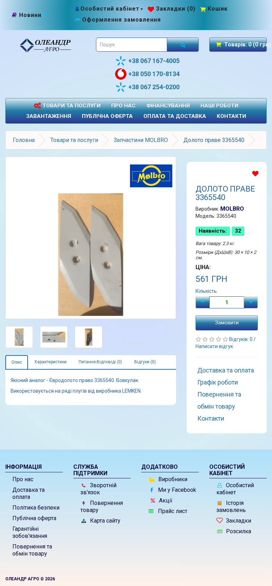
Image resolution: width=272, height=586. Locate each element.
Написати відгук (214, 346)
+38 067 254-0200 (154, 87)
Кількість (206, 291)
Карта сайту (104, 520)
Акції (165, 500)
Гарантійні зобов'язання (29, 532)
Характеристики (50, 361)
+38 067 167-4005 (154, 60)
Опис (16, 362)
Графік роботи (217, 382)
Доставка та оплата (225, 370)
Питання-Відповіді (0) (100, 361)
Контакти (231, 116)
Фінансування (168, 105)
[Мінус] (203, 302)
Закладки (238, 520)
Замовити (227, 322)
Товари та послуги (71, 105)
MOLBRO (232, 208)
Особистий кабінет (235, 489)
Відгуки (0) (145, 361)
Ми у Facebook (176, 490)
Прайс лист (172, 511)
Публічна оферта (107, 116)
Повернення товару (101, 506)
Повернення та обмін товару (219, 400)
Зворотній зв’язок (98, 489)
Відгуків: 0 (241, 339)
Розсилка (238, 531)
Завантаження (48, 116)
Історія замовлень (231, 506)
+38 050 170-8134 (154, 74)
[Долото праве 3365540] (90, 238)
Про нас (123, 105)
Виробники (172, 479)
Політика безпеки (36, 507)
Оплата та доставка (174, 116)
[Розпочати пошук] (183, 45)
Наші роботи (219, 105)
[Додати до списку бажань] (255, 173)
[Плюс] (251, 302)
